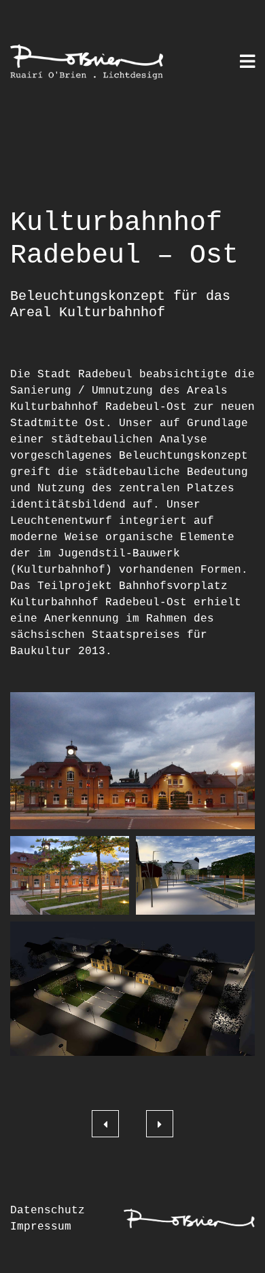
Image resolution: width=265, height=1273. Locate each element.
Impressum (40, 1227)
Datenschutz (47, 1210)
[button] (132, 760)
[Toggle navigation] (247, 63)
